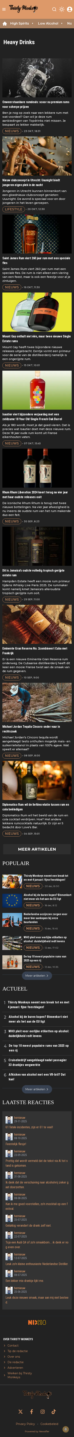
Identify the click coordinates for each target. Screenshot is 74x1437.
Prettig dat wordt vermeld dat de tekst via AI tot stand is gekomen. (37, 1163)
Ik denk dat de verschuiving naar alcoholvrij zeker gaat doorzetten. (37, 1185)
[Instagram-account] (42, 1411)
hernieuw (19, 1117)
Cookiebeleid (49, 1424)
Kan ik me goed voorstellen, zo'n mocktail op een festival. (37, 1206)
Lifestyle (13, 209)
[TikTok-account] (53, 1411)
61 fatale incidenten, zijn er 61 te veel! (29, 1127)
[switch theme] (62, 9)
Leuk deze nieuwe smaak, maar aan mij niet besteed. (37, 1300)
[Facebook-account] (31, 1411)
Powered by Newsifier (37, 1431)
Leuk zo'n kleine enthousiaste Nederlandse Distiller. (37, 1264)
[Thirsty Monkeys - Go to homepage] (23, 9)
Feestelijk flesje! (16, 1144)
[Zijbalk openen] (4, 9)
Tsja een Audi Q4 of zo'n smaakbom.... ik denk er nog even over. (37, 1244)
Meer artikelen (37, 849)
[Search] (54, 9)
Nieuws (12, 131)
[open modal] (69, 9)
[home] (4, 23)
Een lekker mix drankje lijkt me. (25, 1281)
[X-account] (20, 1411)
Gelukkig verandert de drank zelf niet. (28, 1225)
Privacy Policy (25, 1424)
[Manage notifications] (66, 1429)
